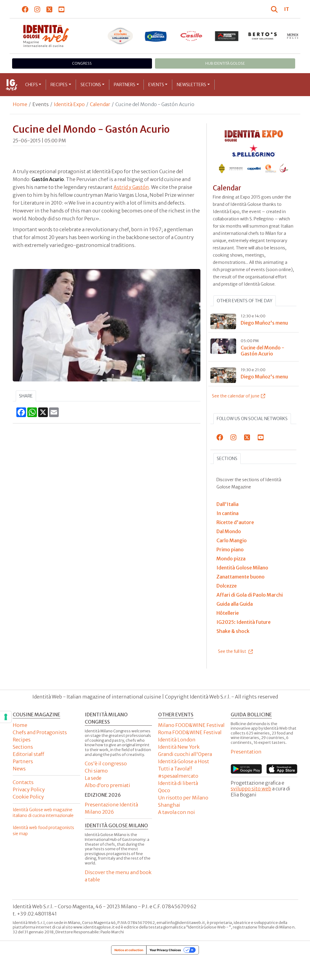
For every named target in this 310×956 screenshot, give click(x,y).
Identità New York (179, 747)
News (19, 769)
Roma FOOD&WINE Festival (190, 732)
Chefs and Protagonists (40, 732)
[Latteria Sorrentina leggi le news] (156, 36)
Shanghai (169, 805)
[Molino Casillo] (191, 36)
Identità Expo (69, 104)
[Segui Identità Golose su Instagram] (37, 9)
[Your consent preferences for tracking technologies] (6, 717)
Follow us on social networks (252, 418)
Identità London (177, 740)
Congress (82, 63)
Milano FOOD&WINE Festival (191, 725)
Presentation (246, 752)
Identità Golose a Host (183, 761)
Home (20, 104)
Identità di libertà (178, 783)
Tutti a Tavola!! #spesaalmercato (178, 772)
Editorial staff (28, 754)
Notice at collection (128, 950)
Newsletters (191, 84)
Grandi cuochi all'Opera (185, 754)
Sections (91, 84)
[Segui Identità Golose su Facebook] (25, 9)
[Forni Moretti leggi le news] (227, 36)
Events (156, 84)
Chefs (31, 84)
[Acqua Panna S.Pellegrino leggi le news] (120, 36)
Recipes (59, 84)
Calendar (100, 104)
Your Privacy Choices (165, 950)
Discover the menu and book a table (118, 876)
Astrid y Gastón (131, 187)
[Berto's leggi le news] (262, 36)
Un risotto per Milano (183, 798)
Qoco (164, 790)
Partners (124, 84)
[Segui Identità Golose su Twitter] (49, 9)
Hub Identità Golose (225, 63)
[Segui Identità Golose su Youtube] (62, 9)
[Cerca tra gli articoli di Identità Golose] (275, 9)
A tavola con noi (176, 812)
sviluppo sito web (251, 789)
